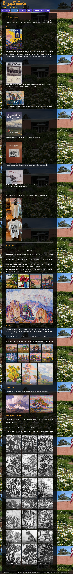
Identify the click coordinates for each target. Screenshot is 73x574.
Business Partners (38, 10)
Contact (47, 10)
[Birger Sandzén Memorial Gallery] (14, 8)
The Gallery (15, 10)
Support (30, 10)
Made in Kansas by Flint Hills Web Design (61, 572)
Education (22, 10)
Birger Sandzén (6, 10)
